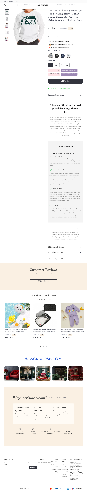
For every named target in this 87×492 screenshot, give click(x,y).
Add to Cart (65, 81)
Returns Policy (54, 471)
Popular (27, 5)
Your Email (9, 467)
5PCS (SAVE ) (54, 74)
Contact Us (65, 469)
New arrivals (61, 5)
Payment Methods (55, 467)
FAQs (52, 464)
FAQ (16, 1)
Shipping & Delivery (56, 469)
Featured (72, 5)
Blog (63, 464)
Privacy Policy (65, 471)
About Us (64, 467)
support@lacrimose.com (44, 462)
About (5, 1)
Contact (11, 1)
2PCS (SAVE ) (54, 70)
